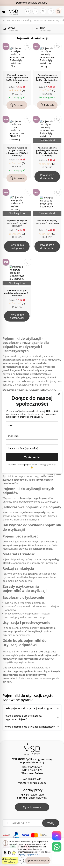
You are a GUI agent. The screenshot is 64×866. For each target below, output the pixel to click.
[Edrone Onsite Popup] (32, 433)
